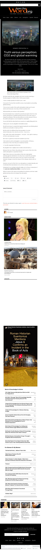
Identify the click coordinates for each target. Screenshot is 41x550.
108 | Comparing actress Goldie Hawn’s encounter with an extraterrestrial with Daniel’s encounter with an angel (18, 469)
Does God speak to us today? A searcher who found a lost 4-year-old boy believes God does (17, 441)
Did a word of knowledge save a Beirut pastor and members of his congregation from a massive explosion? (18, 421)
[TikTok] (22, 2)
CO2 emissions (18, 72)
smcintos (6, 245)
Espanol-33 (10, 270)
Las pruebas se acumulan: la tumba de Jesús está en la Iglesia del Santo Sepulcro (17, 273)
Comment (34, 199)
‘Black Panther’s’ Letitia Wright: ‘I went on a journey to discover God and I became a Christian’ (18, 459)
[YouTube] (24, 2)
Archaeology (24, 509)
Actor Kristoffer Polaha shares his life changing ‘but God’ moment (17, 415)
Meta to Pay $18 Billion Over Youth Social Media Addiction (36, 513)
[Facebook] (16, 2)
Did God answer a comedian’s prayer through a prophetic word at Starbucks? (17, 436)
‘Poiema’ (7, 464)
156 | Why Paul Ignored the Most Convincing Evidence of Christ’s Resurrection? (16, 479)
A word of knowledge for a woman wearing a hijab (16, 410)
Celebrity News (7, 242)
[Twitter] (18, 2)
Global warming (22, 48)
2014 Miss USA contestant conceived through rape (15, 489)
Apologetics (15, 48)
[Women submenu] (20, 540)
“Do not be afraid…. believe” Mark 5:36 (15, 450)
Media (33, 509)
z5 (27, 48)
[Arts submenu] (21, 17)
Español (6, 270)
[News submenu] (9, 17)
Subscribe (32, 534)
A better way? (9, 493)
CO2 (13, 72)
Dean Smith (20, 69)
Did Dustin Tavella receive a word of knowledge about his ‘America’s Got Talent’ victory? (18, 431)
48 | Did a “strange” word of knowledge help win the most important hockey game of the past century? (18, 399)
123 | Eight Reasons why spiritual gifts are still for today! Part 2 (17, 393)
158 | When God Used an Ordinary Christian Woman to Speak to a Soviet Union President (17, 484)
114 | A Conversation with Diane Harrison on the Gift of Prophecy (16, 474)
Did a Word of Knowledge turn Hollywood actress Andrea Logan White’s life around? (16, 427)
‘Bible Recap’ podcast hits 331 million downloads (13, 454)
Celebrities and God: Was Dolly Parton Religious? (14, 243)
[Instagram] (20, 2)
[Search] (39, 5)
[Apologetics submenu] (28, 17)
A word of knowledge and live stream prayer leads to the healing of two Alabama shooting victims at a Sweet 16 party (18, 405)
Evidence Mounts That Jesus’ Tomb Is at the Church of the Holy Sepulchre (25, 514)
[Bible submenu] (13, 17)
